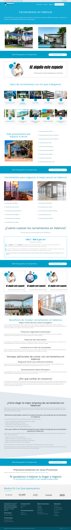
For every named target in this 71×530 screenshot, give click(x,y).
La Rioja (36, 472)
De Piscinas (39, 510)
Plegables (39, 507)
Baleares (32, 472)
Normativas (23, 505)
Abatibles (39, 505)
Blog (22, 507)
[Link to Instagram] (63, 528)
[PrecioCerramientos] (9, 4)
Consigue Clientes (8, 520)
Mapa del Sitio (24, 514)
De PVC (55, 513)
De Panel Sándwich (58, 509)
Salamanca (43, 472)
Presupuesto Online (58, 54)
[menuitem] (39, 4)
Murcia (39, 472)
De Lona (56, 510)
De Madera (56, 515)
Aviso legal (21, 528)
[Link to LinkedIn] (66, 528)
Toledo (47, 472)
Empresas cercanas (8, 514)
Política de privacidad (26, 528)
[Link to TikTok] (60, 528)
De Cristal (56, 505)
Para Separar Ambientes (42, 513)
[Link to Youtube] (61, 528)
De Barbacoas (40, 512)
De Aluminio (56, 512)
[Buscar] (66, 4)
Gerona (28, 472)
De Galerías (39, 509)
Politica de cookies (32, 528)
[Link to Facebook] (64, 528)
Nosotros (23, 512)
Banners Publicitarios (9, 521)
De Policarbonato (58, 507)
